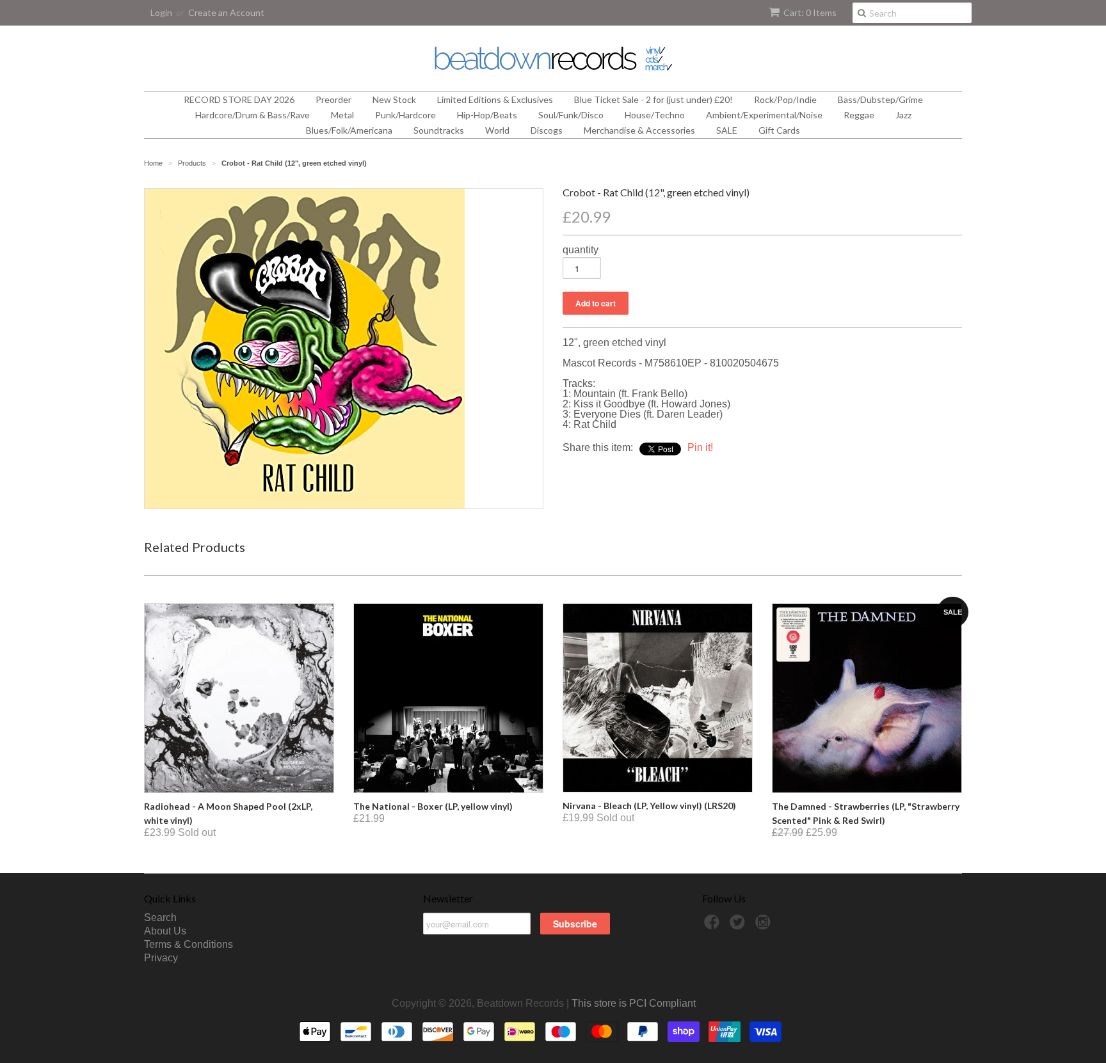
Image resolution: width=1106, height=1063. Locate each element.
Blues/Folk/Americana (349, 130)
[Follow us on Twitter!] (739, 926)
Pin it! (700, 447)
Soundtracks (438, 130)
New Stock (394, 99)
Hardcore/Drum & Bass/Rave (252, 114)
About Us (165, 930)
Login (161, 12)
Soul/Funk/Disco (571, 114)
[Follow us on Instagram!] (764, 926)
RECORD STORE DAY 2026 (239, 99)
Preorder (333, 99)
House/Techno (655, 114)
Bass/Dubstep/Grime (880, 99)
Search (160, 917)
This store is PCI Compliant (634, 1003)
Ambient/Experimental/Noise (764, 114)
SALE (726, 130)
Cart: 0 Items (810, 12)
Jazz (903, 114)
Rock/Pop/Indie (785, 99)
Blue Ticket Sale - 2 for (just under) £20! (653, 99)
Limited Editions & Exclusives (495, 99)
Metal (342, 114)
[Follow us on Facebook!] (713, 926)
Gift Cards (779, 130)
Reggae (859, 114)
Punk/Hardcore (405, 114)
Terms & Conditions (188, 944)
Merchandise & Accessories (639, 130)
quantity (580, 250)
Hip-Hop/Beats (487, 114)
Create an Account (226, 12)
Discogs (547, 130)
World (497, 130)
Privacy (161, 957)
